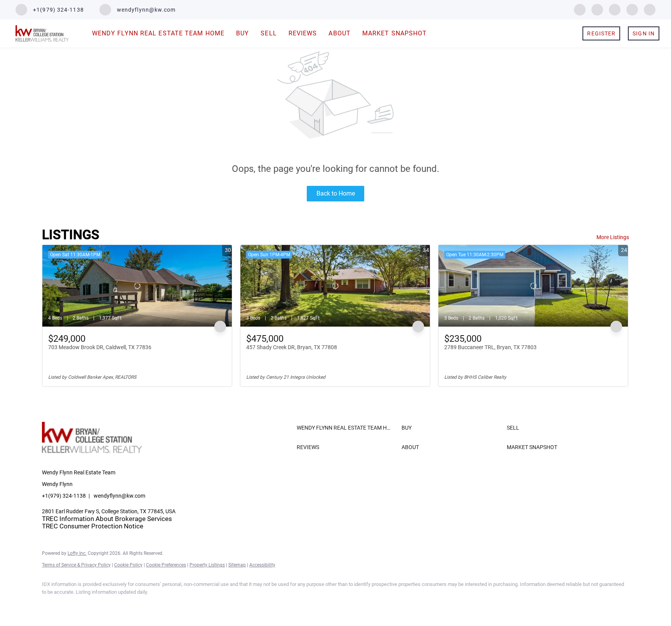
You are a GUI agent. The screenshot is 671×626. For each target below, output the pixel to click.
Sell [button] (268, 33)
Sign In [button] (644, 33)
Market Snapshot (394, 33)
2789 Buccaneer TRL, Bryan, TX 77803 (490, 347)
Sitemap (237, 565)
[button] (347, 428)
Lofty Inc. (77, 553)
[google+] (649, 9)
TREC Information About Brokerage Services (107, 519)
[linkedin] (597, 9)
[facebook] (580, 9)
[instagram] (615, 9)
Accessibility (262, 565)
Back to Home (335, 193)
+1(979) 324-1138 (64, 496)
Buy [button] (242, 33)
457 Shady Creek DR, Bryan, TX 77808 (291, 347)
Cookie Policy (128, 565)
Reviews (303, 33)
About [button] (340, 33)
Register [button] (601, 33)
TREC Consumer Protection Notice (92, 526)
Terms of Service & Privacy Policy (76, 565)
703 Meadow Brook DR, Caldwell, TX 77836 (99, 347)
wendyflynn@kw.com (119, 496)
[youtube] (632, 9)
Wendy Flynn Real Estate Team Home (158, 33)
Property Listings (207, 565)
